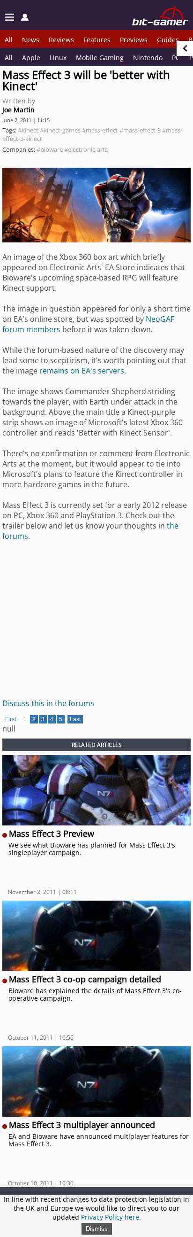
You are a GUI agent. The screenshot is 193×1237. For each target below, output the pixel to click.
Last (75, 719)
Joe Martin (18, 109)
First (10, 719)
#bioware (50, 149)
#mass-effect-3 (140, 130)
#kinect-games (60, 130)
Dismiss (97, 1228)
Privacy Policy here (110, 1217)
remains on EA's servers (81, 371)
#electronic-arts (86, 149)
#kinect (28, 130)
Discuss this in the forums (48, 703)
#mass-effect (100, 130)
